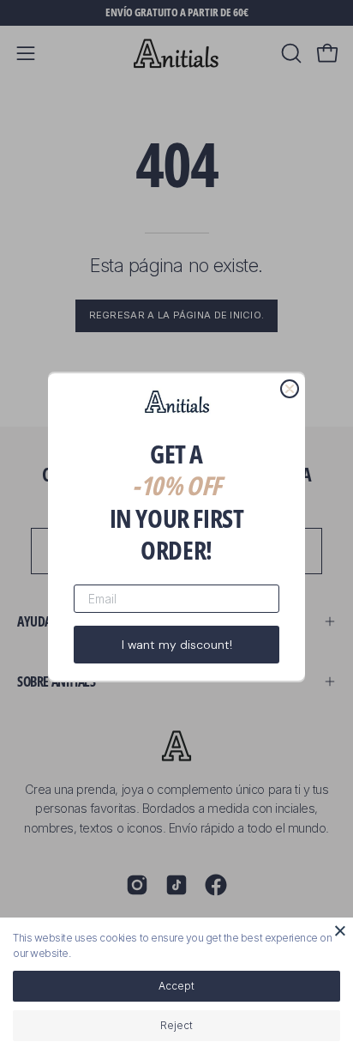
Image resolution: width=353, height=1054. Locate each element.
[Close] (340, 930)
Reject (176, 1025)
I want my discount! (177, 644)
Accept (176, 985)
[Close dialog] (289, 388)
